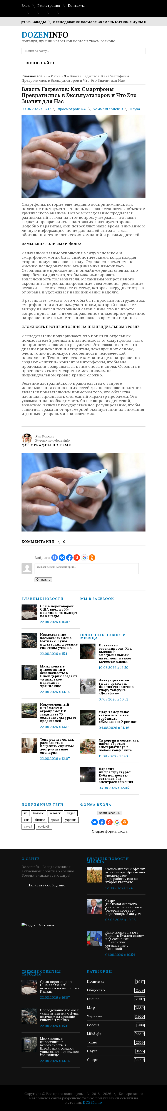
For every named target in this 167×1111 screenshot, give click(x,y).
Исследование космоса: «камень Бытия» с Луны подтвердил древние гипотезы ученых (59, 641)
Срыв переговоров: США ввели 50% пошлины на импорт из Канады (58, 611)
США (26, 820)
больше (38, 813)
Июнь (55, 76)
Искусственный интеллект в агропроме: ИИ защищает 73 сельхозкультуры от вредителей (58, 712)
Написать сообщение (46, 885)
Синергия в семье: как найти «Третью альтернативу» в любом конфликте (119, 745)
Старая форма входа (109, 831)
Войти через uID (109, 813)
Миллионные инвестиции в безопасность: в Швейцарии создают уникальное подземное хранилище (58, 676)
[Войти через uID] (54, 557)
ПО (25, 813)
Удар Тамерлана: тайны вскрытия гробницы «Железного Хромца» (118, 716)
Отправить (43, 579)
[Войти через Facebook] (69, 557)
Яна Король (44, 436)
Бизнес (93, 999)
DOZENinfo (92, 1102)
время (55, 820)
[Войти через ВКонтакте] (62, 557)
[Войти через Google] (84, 557)
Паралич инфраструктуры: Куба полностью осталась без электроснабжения (116, 775)
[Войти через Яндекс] (76, 557)
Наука (135, 109)
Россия (93, 1025)
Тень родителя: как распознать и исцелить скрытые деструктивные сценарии (57, 746)
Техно (92, 1042)
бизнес (40, 820)
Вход (26, 5)
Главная (29, 76)
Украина (70, 820)
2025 (43, 76)
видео (71, 813)
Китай (28, 826)
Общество (96, 990)
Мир (91, 1007)
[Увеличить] (83, 492)
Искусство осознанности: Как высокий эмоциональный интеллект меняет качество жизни (115, 653)
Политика (95, 981)
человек (55, 813)
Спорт (92, 1059)
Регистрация (48, 5)
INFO (45, 35)
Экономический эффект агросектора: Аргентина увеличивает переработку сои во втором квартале (125, 875)
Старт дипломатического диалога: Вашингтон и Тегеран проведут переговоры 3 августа (123, 907)
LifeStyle (94, 1033)
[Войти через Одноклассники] (92, 557)
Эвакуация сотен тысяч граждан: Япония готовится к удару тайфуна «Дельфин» (116, 687)
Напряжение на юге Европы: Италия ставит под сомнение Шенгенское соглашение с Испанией (124, 940)
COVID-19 (44, 826)
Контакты (76, 5)
